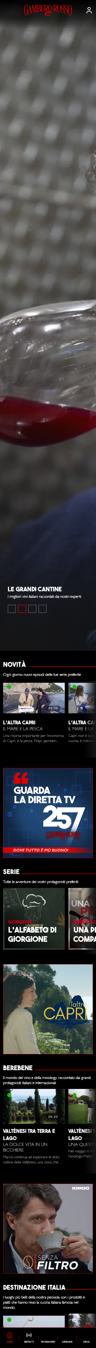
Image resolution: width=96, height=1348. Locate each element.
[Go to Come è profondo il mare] (12, 609)
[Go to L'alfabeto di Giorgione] (32, 609)
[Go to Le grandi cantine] (22, 609)
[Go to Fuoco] (42, 609)
